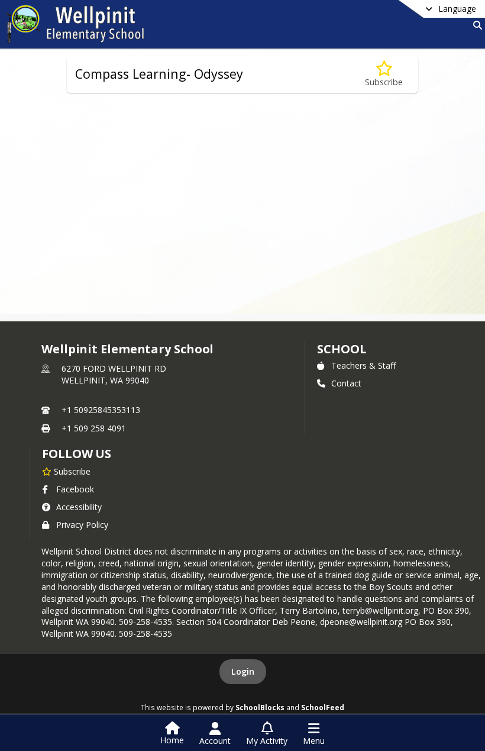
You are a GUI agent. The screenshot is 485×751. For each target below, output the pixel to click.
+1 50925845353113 (101, 409)
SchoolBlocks (259, 707)
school (341, 349)
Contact (346, 383)
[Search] (475, 25)
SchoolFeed (322, 707)
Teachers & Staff (363, 365)
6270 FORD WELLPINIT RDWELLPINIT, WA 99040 (114, 374)
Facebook (75, 489)
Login (242, 671)
